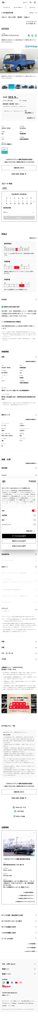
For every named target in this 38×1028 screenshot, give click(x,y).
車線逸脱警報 (5, 554)
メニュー (32, 12)
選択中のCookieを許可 (19, 541)
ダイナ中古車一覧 (30, 23)
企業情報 (4, 1005)
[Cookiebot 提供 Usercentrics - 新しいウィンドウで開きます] (28, 481)
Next (36, 60)
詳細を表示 (29, 531)
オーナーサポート (18, 7)
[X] (7, 982)
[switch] (34, 515)
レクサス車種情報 (31, 947)
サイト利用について (15, 1001)
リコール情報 (11, 1005)
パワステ (4, 475)
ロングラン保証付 (6, 144)
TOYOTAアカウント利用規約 (9, 1003)
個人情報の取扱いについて (28, 1001)
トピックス (32, 7)
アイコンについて (30, 21)
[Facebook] (12, 982)
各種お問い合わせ (19, 168)
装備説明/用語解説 (30, 361)
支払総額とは (30, 118)
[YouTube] (16, 982)
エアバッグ (5, 609)
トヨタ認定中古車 (7, 12)
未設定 (26, 17)
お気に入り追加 (20, 816)
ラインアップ (6, 7)
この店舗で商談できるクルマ (26, 895)
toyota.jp (14, 490)
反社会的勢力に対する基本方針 (25, 1003)
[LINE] (3, 982)
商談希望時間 (7, 208)
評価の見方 (32, 238)
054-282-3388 (7, 875)
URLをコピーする (21, 807)
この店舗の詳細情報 (28, 892)
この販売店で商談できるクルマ (25, 898)
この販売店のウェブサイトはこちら (24, 901)
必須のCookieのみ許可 (19, 546)
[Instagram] (20, 982)
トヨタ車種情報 (32, 943)
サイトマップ (5, 1001)
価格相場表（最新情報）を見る (10, 104)
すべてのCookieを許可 (19, 536)
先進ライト (5, 567)
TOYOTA (3, 2)
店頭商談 (4, 188)
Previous (2, 60)
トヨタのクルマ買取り (30, 951)
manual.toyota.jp (23, 490)
